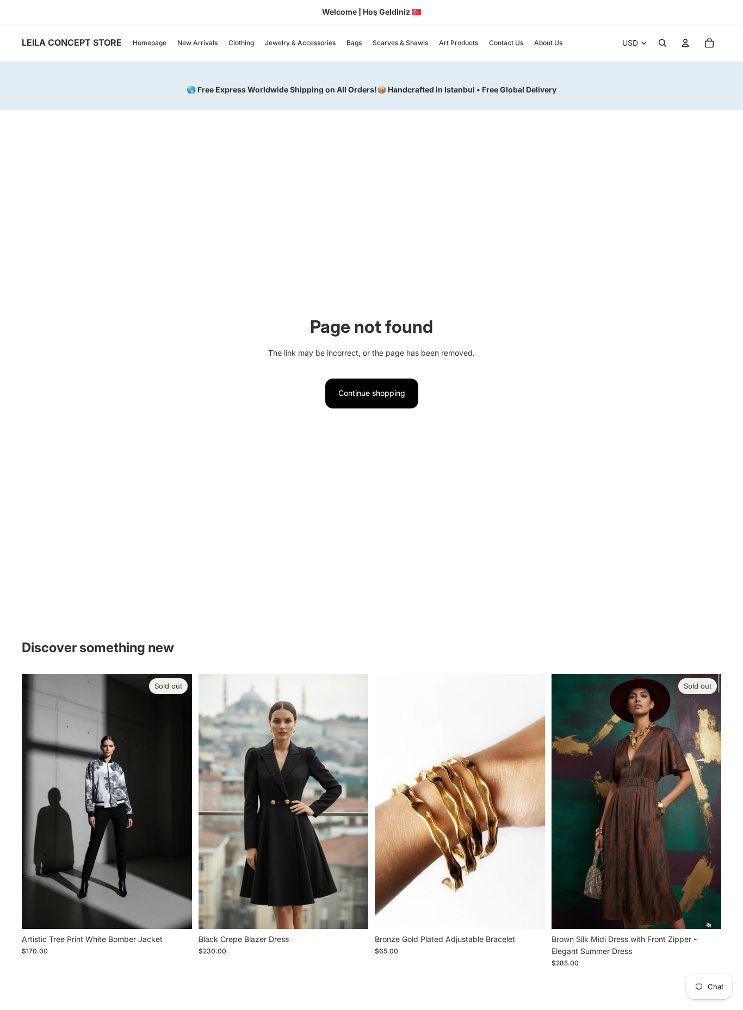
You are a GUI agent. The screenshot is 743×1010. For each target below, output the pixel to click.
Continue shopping (371, 393)
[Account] (685, 43)
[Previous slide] (215, 801)
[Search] (662, 43)
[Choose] (351, 912)
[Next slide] (352, 801)
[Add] (528, 912)
